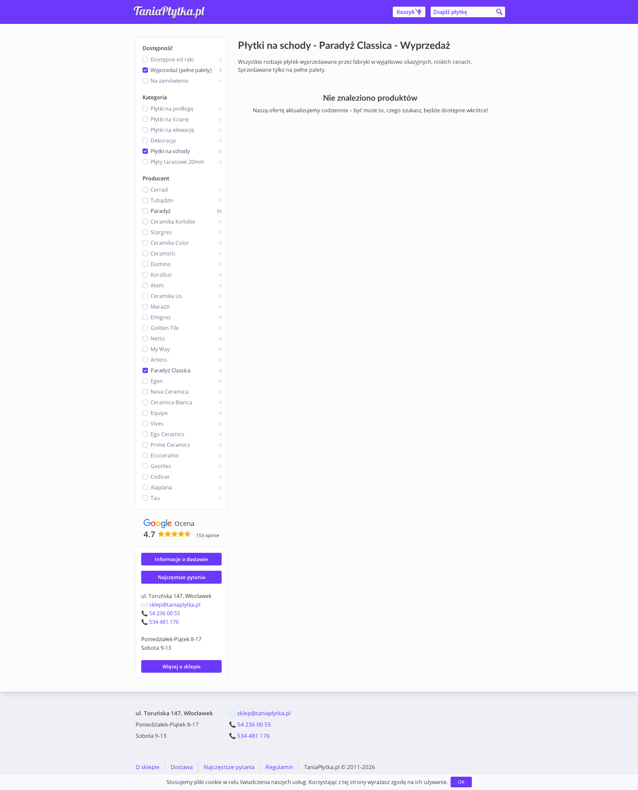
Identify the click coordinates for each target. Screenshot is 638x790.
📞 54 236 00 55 (160, 613)
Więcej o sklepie (181, 666)
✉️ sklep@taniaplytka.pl (170, 604)
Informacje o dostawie (181, 559)
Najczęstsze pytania (181, 577)
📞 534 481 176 (160, 622)
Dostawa (181, 767)
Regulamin (279, 767)
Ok (461, 782)
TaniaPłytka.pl (175, 12)
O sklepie (148, 767)
